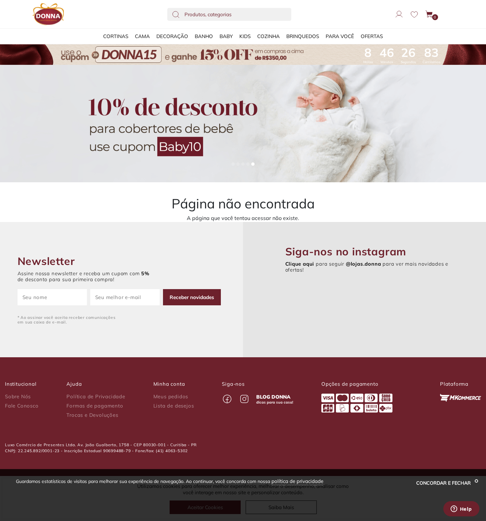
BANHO (204, 36)
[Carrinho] (429, 14)
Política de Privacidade (95, 397)
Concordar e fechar (444, 483)
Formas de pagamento (94, 406)
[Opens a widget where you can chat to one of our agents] (461, 509)
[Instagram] (244, 399)
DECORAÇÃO (172, 36)
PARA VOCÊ (340, 36)
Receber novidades (192, 297)
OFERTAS (372, 36)
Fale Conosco (22, 406)
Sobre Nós (18, 397)
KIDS (245, 36)
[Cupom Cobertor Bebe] (243, 124)
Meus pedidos (170, 397)
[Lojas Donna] (48, 14)
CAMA (142, 36)
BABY (226, 36)
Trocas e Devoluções (92, 415)
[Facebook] (227, 399)
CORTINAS (115, 36)
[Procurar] (176, 14)
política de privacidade (297, 481)
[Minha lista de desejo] (414, 14)
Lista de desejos (173, 406)
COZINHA (268, 36)
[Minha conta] (399, 14)
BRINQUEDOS (302, 36)
